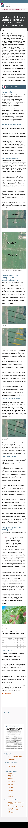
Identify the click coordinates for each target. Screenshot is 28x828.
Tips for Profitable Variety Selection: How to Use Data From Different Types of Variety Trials (13, 10)
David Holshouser (11, 775)
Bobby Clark (10, 782)
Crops (9, 765)
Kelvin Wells (10, 793)
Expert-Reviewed (11, 766)
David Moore (10, 778)
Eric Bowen (10, 779)
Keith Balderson (11, 776)
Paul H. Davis (10, 784)
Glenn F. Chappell (11, 781)
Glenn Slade (10, 791)
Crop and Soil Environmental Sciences (16, 802)
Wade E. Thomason (12, 773)
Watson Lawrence (11, 785)
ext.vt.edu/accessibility (6, 693)
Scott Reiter (10, 788)
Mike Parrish (10, 787)
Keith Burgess (10, 796)
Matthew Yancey (11, 795)
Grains (9, 768)
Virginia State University (13, 812)
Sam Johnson (10, 790)
